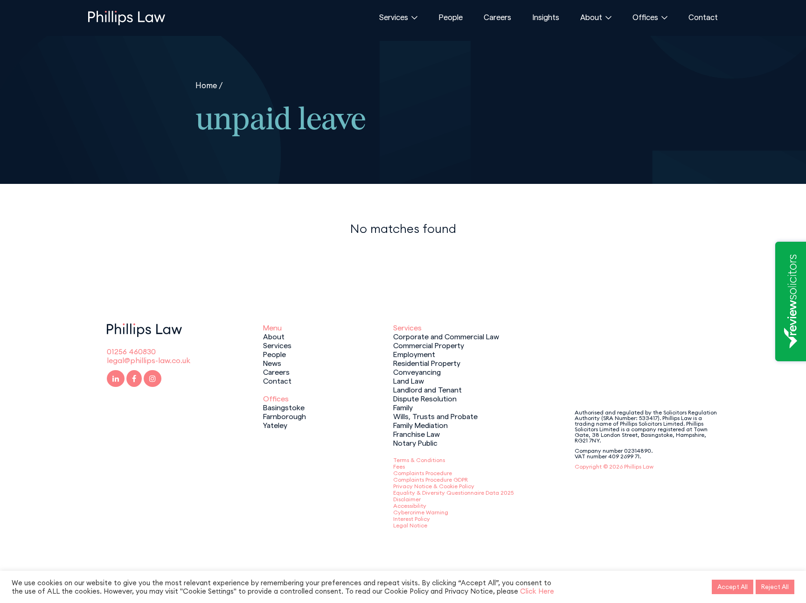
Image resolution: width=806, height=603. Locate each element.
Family (403, 407)
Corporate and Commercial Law (446, 336)
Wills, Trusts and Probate (435, 416)
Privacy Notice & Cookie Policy (433, 486)
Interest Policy (411, 518)
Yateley (275, 424)
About (591, 17)
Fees (399, 466)
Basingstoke (284, 407)
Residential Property (426, 362)
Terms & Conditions (419, 459)
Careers (497, 17)
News (272, 362)
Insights (545, 17)
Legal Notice (410, 525)
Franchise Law (416, 433)
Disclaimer (407, 499)
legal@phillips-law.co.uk (148, 360)
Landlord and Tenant (427, 389)
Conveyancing (417, 371)
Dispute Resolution (425, 398)
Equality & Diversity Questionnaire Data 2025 (453, 492)
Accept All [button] (732, 586)
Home (206, 85)
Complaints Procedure (422, 473)
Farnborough (284, 416)
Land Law (408, 380)
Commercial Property (428, 345)
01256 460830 (131, 351)
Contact (703, 17)
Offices (645, 17)
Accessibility (409, 505)
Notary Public (415, 442)
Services (393, 17)
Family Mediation (420, 424)
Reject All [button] (775, 586)
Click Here (537, 591)
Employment (414, 353)
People (450, 17)
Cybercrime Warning (420, 512)
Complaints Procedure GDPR (430, 479)
